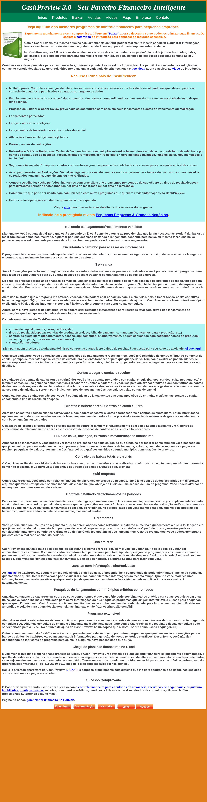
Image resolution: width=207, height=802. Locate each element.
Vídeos (112, 17)
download (138, 68)
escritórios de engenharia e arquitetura (175, 687)
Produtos (59, 17)
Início (42, 17)
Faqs (126, 17)
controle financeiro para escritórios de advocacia (112, 687)
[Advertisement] (13, 754)
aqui (67, 207)
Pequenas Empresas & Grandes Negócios (132, 215)
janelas (12, 572)
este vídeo (84, 36)
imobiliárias (10, 690)
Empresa (143, 17)
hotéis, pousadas (32, 690)
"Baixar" (113, 33)
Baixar (77, 17)
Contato (162, 17)
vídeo (176, 68)
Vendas (94, 17)
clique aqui (193, 348)
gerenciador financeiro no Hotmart (50, 700)
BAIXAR (72, 669)
